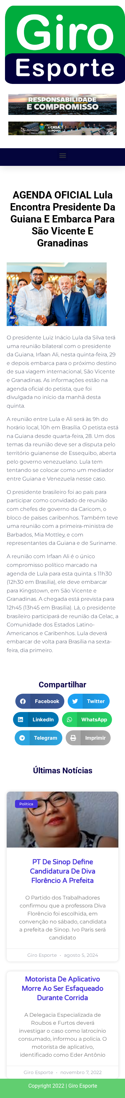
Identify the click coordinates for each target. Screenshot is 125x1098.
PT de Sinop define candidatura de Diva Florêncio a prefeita (62, 871)
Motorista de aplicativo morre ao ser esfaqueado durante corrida (62, 988)
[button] (62, 155)
